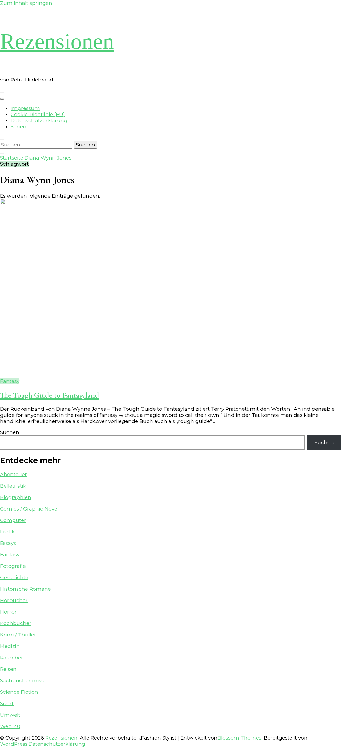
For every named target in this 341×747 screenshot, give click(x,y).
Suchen (9, 432)
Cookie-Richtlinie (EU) (38, 114)
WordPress (13, 744)
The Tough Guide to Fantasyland (49, 395)
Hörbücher (14, 600)
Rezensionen (57, 41)
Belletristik (13, 486)
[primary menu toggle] (2, 92)
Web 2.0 (10, 726)
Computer (13, 520)
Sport (7, 703)
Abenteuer (13, 474)
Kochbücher (15, 623)
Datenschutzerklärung (39, 120)
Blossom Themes (239, 738)
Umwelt (10, 715)
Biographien (15, 497)
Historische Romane (25, 589)
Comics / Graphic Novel (29, 509)
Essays (8, 543)
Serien (18, 127)
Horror (8, 612)
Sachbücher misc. (22, 680)
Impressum (25, 108)
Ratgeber (11, 658)
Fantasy (9, 381)
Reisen (8, 669)
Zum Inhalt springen (26, 3)
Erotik (7, 532)
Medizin (10, 646)
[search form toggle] (2, 139)
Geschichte (14, 577)
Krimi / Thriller (18, 635)
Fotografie (13, 566)
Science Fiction (19, 692)
